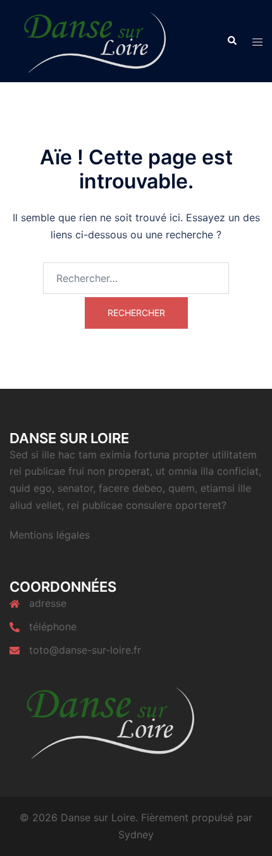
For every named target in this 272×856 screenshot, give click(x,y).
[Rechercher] (231, 41)
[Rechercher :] (136, 278)
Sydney (136, 834)
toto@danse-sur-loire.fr (85, 650)
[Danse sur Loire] (89, 40)
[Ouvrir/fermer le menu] (257, 41)
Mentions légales (49, 535)
